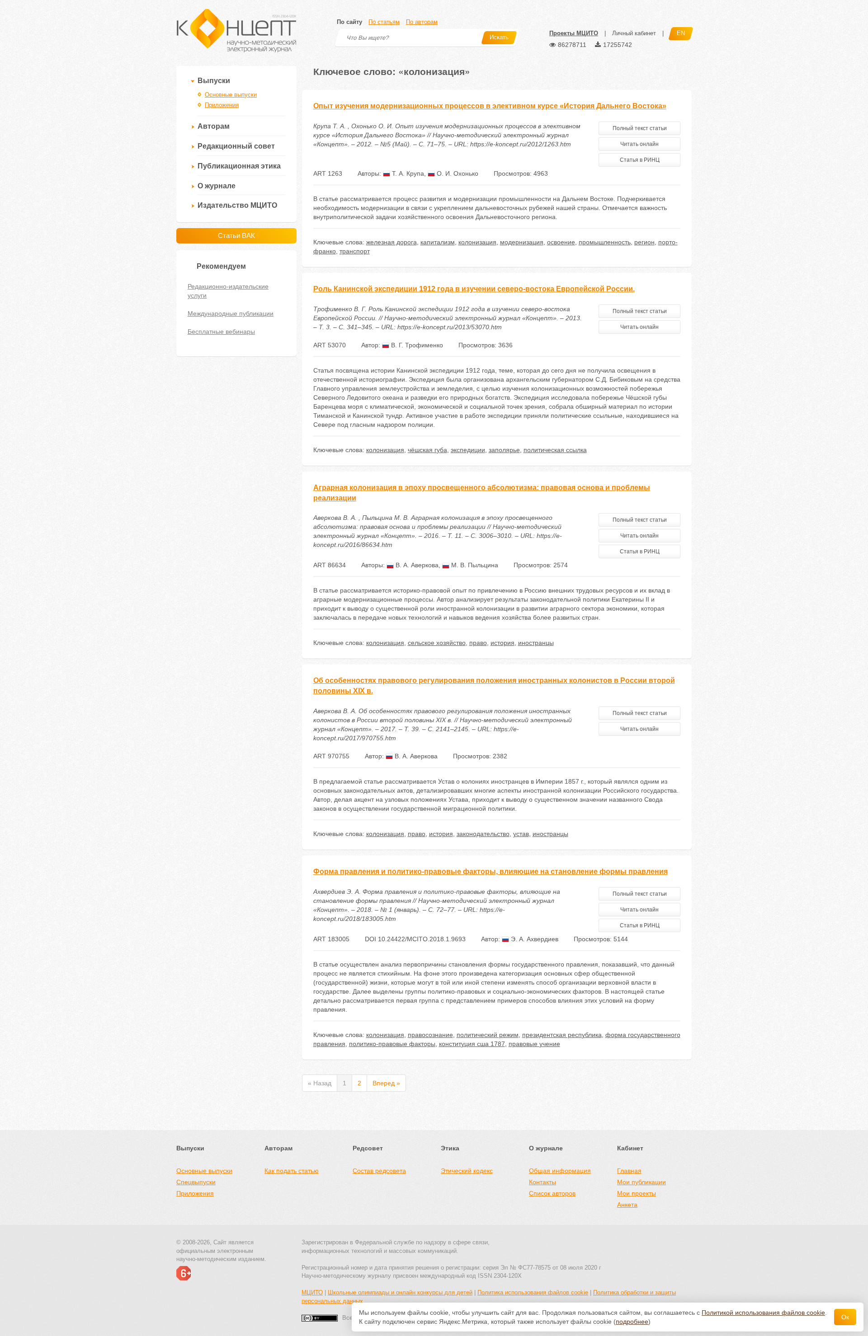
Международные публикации (231, 313)
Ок (845, 1317)
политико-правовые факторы (392, 1043)
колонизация (477, 242)
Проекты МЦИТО (573, 33)
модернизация (521, 242)
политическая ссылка (555, 449)
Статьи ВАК (236, 235)
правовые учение (534, 1043)
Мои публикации (641, 1182)
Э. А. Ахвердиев (533, 939)
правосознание (430, 1034)
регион (644, 242)
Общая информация (560, 1170)
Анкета (627, 1204)
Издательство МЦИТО (237, 205)
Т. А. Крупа (407, 173)
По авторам (422, 22)
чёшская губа (427, 449)
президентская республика (562, 1034)
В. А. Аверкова (416, 565)
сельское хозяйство (437, 642)
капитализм (437, 242)
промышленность (605, 242)
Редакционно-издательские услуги (228, 291)
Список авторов (552, 1193)
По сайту (349, 22)
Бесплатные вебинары (221, 331)
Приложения (222, 105)
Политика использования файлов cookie (532, 1292)
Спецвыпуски (196, 1182)
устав (521, 833)
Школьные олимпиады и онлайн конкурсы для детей (400, 1292)
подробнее (632, 1321)
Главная (629, 1170)
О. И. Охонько (456, 173)
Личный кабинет (634, 33)
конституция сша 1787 (472, 1043)
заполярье (504, 449)
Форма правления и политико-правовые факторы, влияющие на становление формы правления (490, 871)
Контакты (542, 1182)
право (478, 642)
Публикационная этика (239, 166)
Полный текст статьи (640, 128)
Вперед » (386, 1083)
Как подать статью (291, 1170)
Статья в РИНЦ (640, 160)
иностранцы (536, 642)
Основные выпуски (231, 94)
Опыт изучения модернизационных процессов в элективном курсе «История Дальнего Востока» (489, 106)
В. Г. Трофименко (416, 345)
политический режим (488, 1034)
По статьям (384, 22)
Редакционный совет (236, 146)
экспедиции (468, 449)
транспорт (355, 251)
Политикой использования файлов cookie (763, 1312)
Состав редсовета (379, 1170)
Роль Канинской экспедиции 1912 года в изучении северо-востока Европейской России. (474, 289)
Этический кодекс (467, 1170)
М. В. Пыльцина (473, 565)
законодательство (483, 833)
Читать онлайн (639, 144)
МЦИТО (312, 1292)
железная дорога (391, 242)
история (502, 642)
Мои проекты (636, 1193)
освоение (561, 242)
